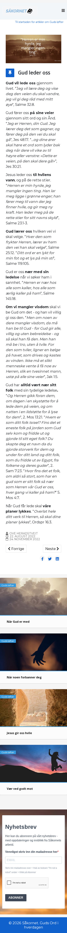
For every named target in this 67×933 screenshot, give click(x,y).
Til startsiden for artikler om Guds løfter (39, 22)
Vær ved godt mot (20, 789)
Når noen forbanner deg (24, 677)
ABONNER (15, 897)
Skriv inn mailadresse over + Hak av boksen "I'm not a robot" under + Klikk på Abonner (31, 870)
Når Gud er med (18, 622)
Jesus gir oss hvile (19, 733)
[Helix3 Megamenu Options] (63, 10)
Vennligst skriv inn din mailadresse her (31, 851)
